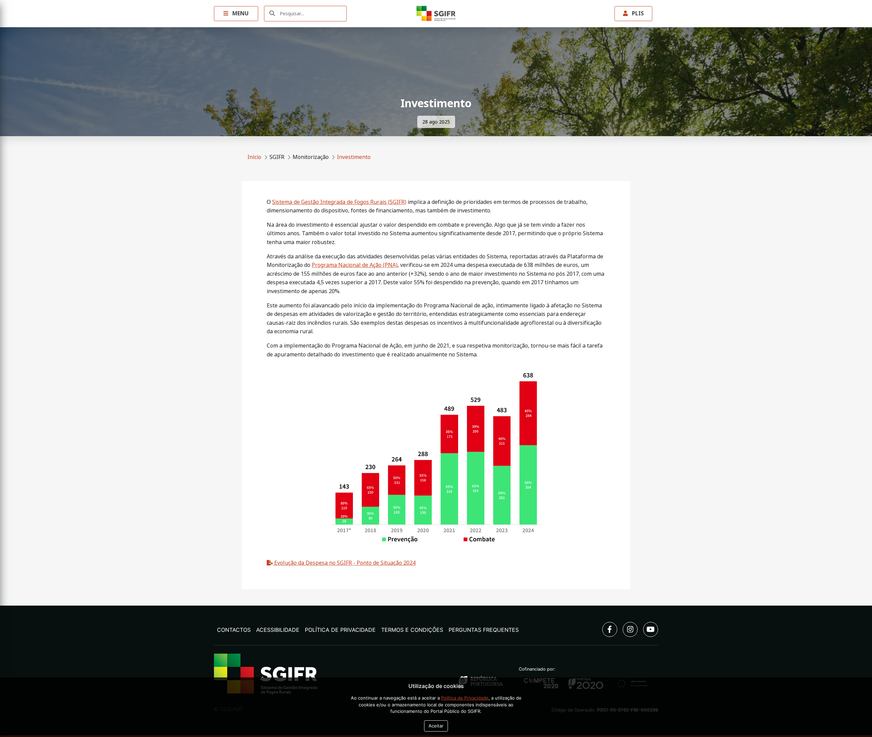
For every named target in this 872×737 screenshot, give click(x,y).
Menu (240, 13)
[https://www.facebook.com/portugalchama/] (609, 629)
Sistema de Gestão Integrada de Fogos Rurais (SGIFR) (339, 202)
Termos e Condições (412, 629)
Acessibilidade (277, 629)
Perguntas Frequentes (484, 629)
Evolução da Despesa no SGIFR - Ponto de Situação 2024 (344, 563)
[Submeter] (272, 14)
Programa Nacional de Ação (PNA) (355, 265)
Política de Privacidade (340, 629)
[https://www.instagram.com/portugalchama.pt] (630, 629)
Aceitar (436, 725)
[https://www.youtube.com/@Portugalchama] (650, 629)
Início (254, 157)
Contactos (234, 629)
